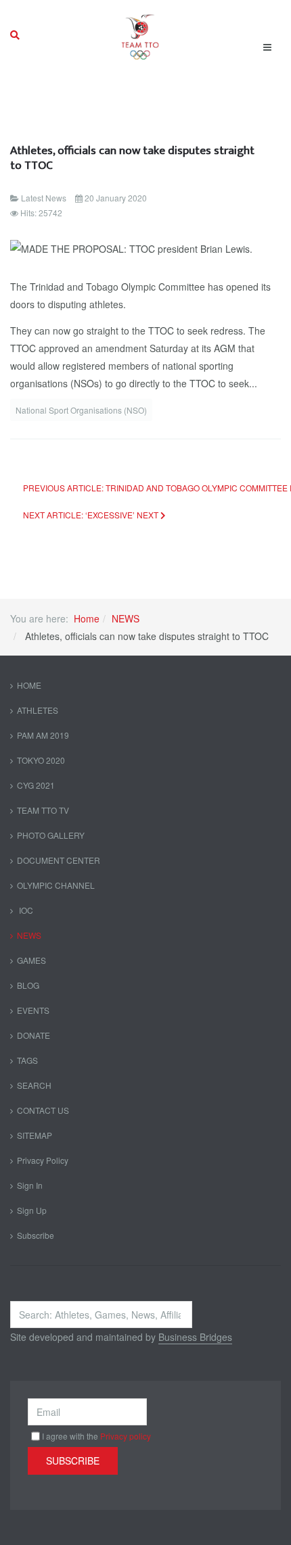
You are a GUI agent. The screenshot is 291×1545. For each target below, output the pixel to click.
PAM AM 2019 (43, 735)
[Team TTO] (140, 35)
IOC (25, 910)
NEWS (125, 618)
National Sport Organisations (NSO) (81, 410)
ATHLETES (37, 710)
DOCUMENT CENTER (58, 860)
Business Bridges (195, 1337)
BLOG (28, 985)
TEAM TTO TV (43, 810)
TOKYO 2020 (41, 760)
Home (86, 618)
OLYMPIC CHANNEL (56, 885)
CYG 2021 (36, 785)
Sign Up (32, 1210)
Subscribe (35, 1235)
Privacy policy (125, 1436)
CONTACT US (43, 1110)
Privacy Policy (42, 1160)
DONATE (33, 1035)
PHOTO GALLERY (51, 835)
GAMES (31, 960)
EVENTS (33, 1010)
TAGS (27, 1060)
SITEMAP (34, 1135)
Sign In (30, 1185)
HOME (29, 685)
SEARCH (34, 1085)
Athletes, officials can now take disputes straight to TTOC (132, 158)
